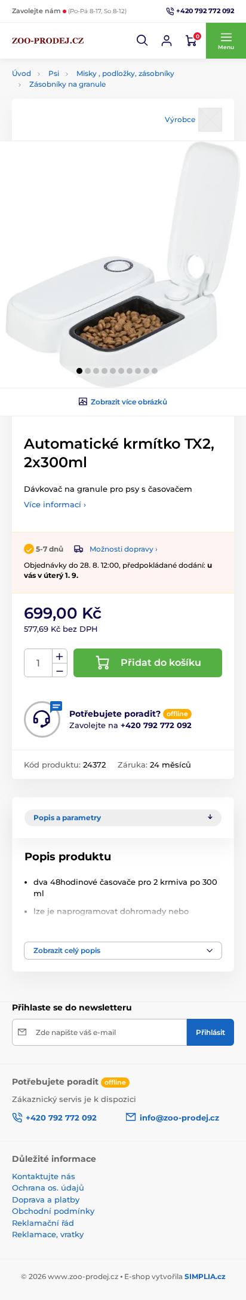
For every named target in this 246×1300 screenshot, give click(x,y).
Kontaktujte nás (43, 1176)
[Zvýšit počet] (60, 656)
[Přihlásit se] (167, 41)
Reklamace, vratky (48, 1234)
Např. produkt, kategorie (88, 76)
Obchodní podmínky (53, 1211)
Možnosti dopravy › (124, 548)
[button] (143, 41)
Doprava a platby (45, 1199)
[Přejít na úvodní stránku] (48, 40)
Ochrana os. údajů (48, 1187)
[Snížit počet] (60, 670)
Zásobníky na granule (67, 84)
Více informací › (55, 504)
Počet (38, 663)
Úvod (21, 73)
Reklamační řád (43, 1223)
